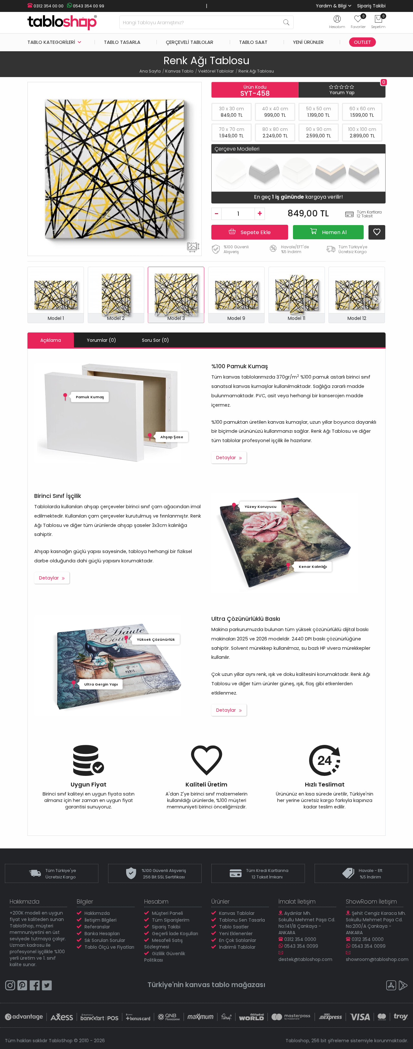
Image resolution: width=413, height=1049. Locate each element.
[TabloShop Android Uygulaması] (403, 986)
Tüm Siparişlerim (170, 920)
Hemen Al (334, 232)
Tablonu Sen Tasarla (242, 920)
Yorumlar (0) (101, 340)
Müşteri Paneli (167, 913)
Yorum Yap (342, 92)
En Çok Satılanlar (237, 940)
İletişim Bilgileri (100, 920)
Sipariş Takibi (371, 6)
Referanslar (97, 927)
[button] (376, 299)
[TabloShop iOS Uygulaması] (391, 986)
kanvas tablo (207, 984)
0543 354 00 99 (88, 6)
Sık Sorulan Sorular (105, 940)
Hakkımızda (97, 913)
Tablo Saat (253, 42)
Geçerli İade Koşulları (175, 933)
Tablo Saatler (234, 927)
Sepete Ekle (255, 232)
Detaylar (226, 457)
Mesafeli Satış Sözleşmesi (163, 943)
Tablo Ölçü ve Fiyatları (109, 947)
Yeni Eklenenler (236, 933)
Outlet (362, 42)
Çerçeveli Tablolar (189, 42)
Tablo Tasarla (122, 42)
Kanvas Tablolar (237, 913)
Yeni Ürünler (308, 42)
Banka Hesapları (102, 933)
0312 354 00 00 (48, 6)
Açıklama (50, 340)
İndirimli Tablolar (237, 947)
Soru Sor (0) (155, 340)
